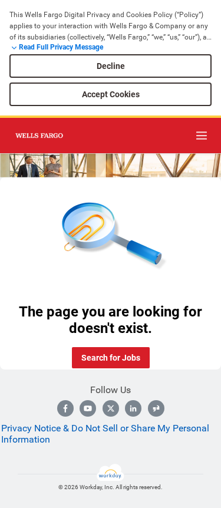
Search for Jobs (110, 357)
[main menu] (201, 135)
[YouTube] (88, 408)
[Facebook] (65, 408)
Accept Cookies (111, 94)
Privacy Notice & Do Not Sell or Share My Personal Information (105, 434)
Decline (111, 66)
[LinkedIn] (133, 408)
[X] (111, 408)
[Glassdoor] (156, 408)
